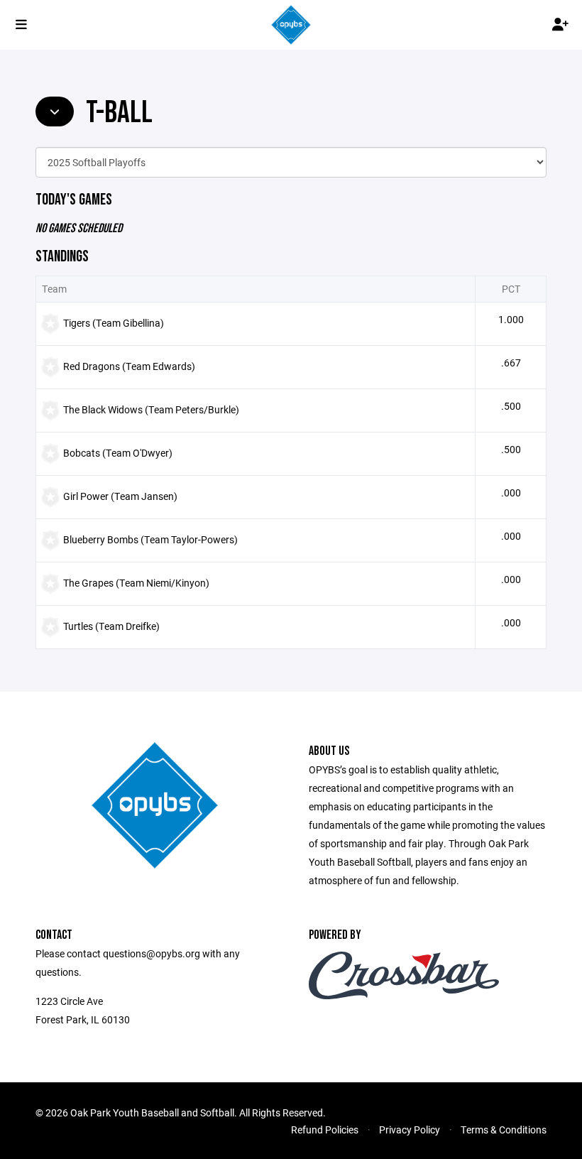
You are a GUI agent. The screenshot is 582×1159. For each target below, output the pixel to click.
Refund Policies (324, 1129)
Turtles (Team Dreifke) (111, 626)
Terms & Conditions (504, 1129)
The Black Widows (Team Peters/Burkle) (151, 409)
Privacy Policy (409, 1129)
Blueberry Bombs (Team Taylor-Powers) (150, 539)
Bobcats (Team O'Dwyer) (117, 452)
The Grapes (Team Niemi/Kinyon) (136, 582)
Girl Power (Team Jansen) (120, 496)
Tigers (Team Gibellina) (113, 323)
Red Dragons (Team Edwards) (129, 366)
